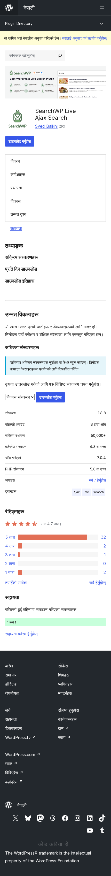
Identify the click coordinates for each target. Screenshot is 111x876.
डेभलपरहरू (13, 728)
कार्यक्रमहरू (67, 719)
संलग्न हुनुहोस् (68, 710)
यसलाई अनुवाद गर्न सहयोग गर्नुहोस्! (84, 38)
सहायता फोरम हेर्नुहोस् (21, 633)
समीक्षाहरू (18, 174)
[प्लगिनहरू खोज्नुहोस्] (60, 55)
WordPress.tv (20, 737)
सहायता (16, 228)
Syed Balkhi (46, 126)
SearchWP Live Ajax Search (55, 114)
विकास (16, 201)
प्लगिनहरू (65, 684)
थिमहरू (63, 674)
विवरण (15, 161)
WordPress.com (22, 754)
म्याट (11, 763)
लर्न (7, 710)
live (86, 492)
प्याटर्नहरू (65, 693)
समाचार (11, 674)
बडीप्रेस (14, 781)
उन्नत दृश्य (18, 214)
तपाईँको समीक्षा (16, 582)
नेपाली (22, 805)
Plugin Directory (19, 23)
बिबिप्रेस (14, 772)
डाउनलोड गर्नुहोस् (20, 141)
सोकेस (63, 665)
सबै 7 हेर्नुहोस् (97, 480)
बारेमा (9, 665)
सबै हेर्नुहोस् (97, 582)
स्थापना (16, 187)
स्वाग (64, 737)
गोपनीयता (12, 693)
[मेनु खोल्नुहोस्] (102, 8)
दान (63, 728)
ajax (77, 492)
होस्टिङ (11, 684)
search (98, 492)
